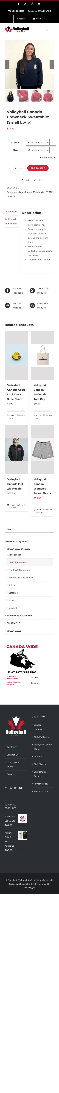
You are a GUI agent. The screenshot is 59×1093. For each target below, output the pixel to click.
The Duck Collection (19, 570)
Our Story (12, 747)
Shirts (11, 585)
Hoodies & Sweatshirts (21, 577)
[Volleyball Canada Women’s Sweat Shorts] (42, 449)
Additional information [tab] (11, 221)
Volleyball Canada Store (43, 746)
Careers (11, 774)
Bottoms (13, 592)
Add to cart (38, 168)
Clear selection (48, 157)
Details (22, 415)
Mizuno (12, 600)
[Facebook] (6, 788)
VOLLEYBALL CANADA (18, 548)
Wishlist (38, 756)
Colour (15, 142)
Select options (12, 506)
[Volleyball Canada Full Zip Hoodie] (16, 449)
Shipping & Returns (40, 774)
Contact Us (13, 754)
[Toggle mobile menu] (52, 29)
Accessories (14, 554)
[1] (29, 64)
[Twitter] (11, 788)
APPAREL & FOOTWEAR (19, 615)
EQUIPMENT (13, 623)
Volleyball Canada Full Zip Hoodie (15, 484)
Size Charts (40, 764)
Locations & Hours (13, 764)
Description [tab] (11, 211)
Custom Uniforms (39, 727)
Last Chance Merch (29, 192)
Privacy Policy (41, 783)
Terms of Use (41, 791)
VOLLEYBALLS (14, 630)
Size (15, 150)
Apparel (12, 608)
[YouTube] (20, 788)
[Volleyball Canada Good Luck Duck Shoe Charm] (16, 355)
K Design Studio (26, 884)
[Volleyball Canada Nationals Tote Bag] (42, 355)
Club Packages (41, 737)
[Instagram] (15, 788)
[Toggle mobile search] (46, 29)
